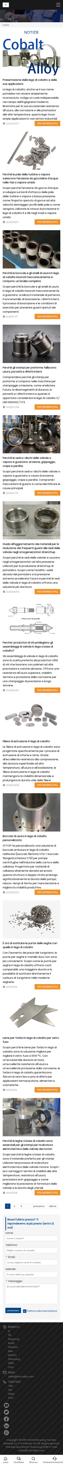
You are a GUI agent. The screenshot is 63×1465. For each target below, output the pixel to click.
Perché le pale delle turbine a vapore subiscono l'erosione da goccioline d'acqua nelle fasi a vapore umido (30, 178)
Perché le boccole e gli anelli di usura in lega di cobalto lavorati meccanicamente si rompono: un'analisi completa (31, 277)
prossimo (39, 1206)
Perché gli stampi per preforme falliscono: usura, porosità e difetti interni (30, 370)
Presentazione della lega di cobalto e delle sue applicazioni (30, 82)
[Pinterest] (6, 1433)
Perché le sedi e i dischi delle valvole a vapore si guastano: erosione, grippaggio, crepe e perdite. (29, 462)
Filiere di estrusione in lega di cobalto (26, 741)
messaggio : (14, 1281)
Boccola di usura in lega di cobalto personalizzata (25, 838)
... (28, 1206)
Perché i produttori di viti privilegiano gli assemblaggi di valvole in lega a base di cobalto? (28, 647)
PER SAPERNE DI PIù (47, 123)
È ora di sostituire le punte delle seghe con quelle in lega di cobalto (30, 945)
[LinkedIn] (6, 1426)
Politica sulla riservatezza (42, 1311)
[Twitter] (6, 1412)
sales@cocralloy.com (21, 1376)
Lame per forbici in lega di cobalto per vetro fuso (31, 1040)
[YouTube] (6, 1405)
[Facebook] (6, 1419)
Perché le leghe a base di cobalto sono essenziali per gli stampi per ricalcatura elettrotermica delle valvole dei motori (28, 1145)
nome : (9, 1233)
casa (6, 25)
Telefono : (11, 1245)
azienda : (11, 1269)
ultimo (52, 1206)
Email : (10, 1257)
